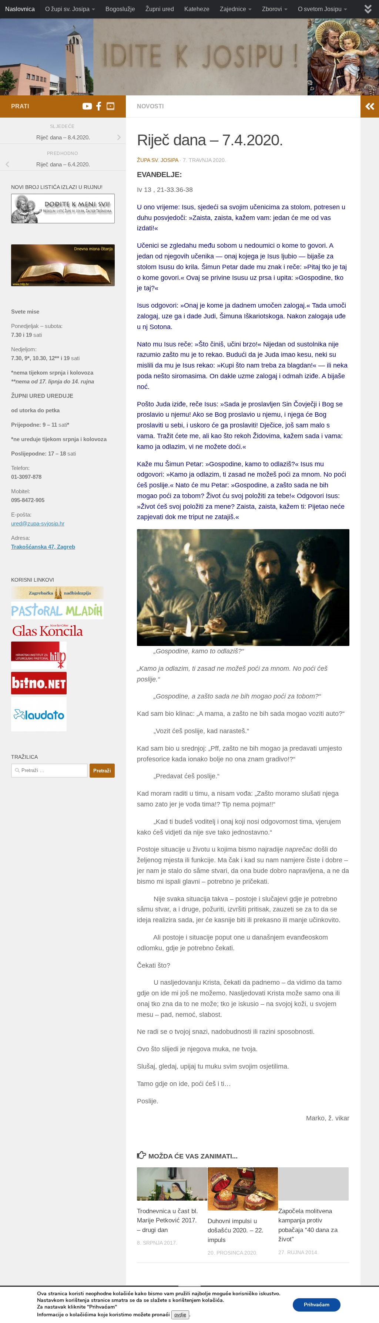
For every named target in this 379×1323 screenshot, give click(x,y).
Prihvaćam (316, 1304)
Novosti (150, 106)
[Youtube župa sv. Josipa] (86, 106)
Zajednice (233, 9)
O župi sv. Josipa (67, 9)
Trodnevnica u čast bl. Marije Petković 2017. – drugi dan (167, 1221)
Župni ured (159, 9)
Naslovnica (20, 9)
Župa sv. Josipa (157, 160)
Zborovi (272, 9)
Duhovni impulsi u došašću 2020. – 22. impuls (236, 1231)
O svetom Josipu (320, 9)
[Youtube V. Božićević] (110, 106)
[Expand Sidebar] (369, 106)
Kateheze (196, 9)
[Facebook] (98, 106)
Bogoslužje (120, 9)
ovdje (180, 1315)
